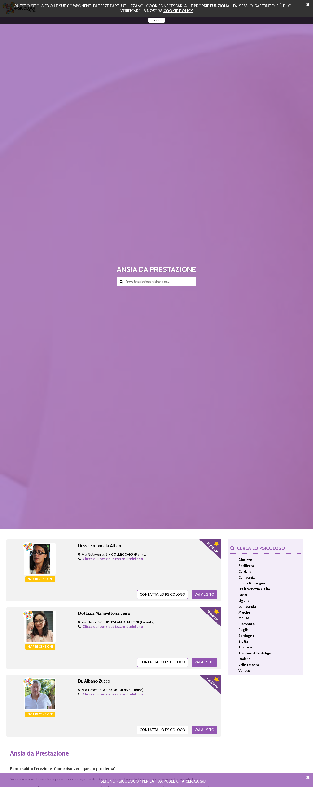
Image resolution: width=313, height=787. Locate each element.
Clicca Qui (196, 781)
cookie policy (178, 10)
